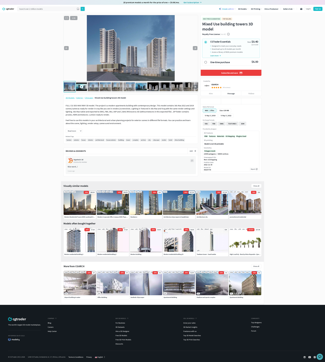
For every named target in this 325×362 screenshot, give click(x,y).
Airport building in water (72, 297)
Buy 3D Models (121, 318)
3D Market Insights (190, 327)
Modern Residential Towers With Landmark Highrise (81, 217)
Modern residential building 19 (173, 254)
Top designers (256, 322)
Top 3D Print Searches (191, 340)
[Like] (211, 101)
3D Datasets (120, 327)
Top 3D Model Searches (192, 335)
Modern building (136, 254)
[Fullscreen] (66, 18)
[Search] (83, 9)
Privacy (89, 357)
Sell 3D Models (188, 318)
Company (51, 318)
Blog (49, 323)
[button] (78, 9)
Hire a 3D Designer (122, 331)
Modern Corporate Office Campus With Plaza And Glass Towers (118, 217)
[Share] (251, 101)
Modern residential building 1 (107, 254)
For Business (120, 323)
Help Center (52, 331)
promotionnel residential (238, 217)
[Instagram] (315, 357)
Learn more (214, 55)
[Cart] (301, 9)
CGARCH (214, 84)
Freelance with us (190, 331)
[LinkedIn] (305, 357)
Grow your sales (189, 323)
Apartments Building (170, 297)
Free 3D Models (121, 335)
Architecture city (202, 217)
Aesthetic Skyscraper (137, 297)
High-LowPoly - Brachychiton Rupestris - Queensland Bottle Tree (250, 254)
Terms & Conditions (75, 357)
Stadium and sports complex (206, 297)
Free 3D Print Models (123, 340)
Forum (253, 331)
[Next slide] (195, 48)
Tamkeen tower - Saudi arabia (206, 254)
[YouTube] (310, 357)
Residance (134, 217)
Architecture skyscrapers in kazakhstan (176, 217)
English (99, 357)
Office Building (102, 297)
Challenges (255, 327)
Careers (50, 327)
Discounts (119, 344)
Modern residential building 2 (73, 254)
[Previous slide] (66, 48)
